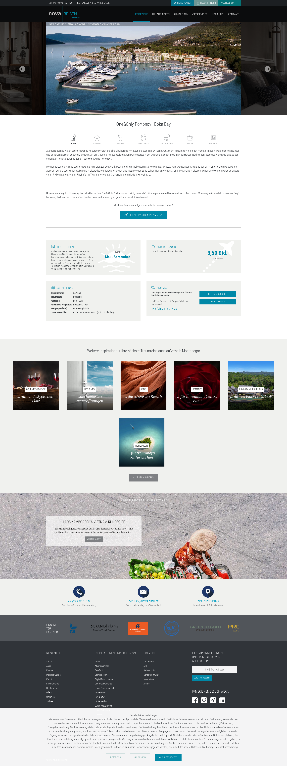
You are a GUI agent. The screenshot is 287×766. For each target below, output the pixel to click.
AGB (145, 666)
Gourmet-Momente (103, 683)
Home (51, 23)
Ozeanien (50, 697)
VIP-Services (199, 14)
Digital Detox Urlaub (104, 679)
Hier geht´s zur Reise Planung (145, 215)
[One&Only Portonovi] (143, 68)
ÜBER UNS (150, 653)
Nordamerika (52, 688)
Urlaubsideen (161, 14)
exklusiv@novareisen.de (95, 2)
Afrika (49, 661)
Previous (101, 252)
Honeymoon (100, 692)
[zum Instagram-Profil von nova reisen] (204, 700)
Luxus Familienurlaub (104, 688)
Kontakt (233, 14)
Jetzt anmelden (202, 677)
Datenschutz (149, 670)
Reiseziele (141, 14)
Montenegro (93, 23)
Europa (82, 23)
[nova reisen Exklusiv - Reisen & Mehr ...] (64, 13)
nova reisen (149, 679)
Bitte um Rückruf (217, 294)
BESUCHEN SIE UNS (208, 601)
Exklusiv (60, 23)
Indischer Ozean (53, 674)
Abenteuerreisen (102, 666)
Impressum (149, 661)
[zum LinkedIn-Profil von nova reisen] (222, 700)
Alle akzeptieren (168, 757)
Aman (97, 661)
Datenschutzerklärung (226, 747)
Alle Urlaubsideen (143, 477)
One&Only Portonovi (111, 23)
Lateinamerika (52, 683)
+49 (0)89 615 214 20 (62, 2)
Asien (48, 666)
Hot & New (99, 697)
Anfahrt (147, 683)
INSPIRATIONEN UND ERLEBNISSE (116, 653)
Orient (49, 692)
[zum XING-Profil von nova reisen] (213, 700)
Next (134, 252)
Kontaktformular (151, 674)
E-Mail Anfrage (217, 301)
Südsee (49, 701)
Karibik (49, 679)
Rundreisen (181, 14)
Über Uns (217, 14)
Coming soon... (101, 674)
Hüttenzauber (101, 701)
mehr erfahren (94, 539)
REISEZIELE (53, 653)
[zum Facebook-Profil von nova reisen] (195, 700)
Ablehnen (115, 757)
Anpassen (140, 757)
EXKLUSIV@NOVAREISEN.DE (143, 601)
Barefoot (99, 670)
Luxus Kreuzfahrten (103, 705)
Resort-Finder (208, 2)
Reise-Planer (184, 2)
